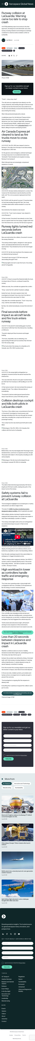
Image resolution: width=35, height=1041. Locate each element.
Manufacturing (6, 1001)
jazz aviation (16, 714)
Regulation (21, 976)
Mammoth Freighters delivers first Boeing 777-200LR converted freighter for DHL (17, 815)
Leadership (5, 998)
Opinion (4, 1011)
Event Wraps (5, 989)
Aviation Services (7, 979)
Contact (4, 1021)
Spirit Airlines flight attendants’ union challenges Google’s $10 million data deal (15, 899)
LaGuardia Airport (23, 125)
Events (4, 1008)
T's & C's (24, 1035)
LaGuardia (23, 714)
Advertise (4, 1019)
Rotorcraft (21, 984)
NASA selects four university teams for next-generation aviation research (17, 871)
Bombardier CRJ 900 (7, 50)
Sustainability (22, 982)
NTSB (29, 714)
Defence (4, 986)
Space (20, 979)
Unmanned (21, 987)
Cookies (11, 1035)
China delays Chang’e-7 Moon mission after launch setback (16, 843)
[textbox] (15, 750)
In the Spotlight (6, 991)
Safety (15, 48)
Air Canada (21, 48)
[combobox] (17, 750)
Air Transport (9, 48)
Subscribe (17, 92)
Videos (4, 1014)
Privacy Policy (24, 755)
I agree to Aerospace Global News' (16, 755)
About (3, 1016)
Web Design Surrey (17, 1038)
